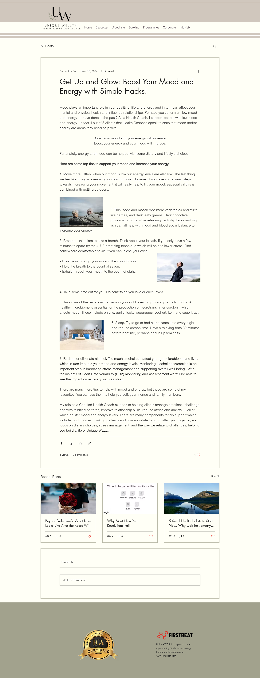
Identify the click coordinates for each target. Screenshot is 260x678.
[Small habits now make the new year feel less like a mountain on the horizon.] (191, 498)
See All (215, 476)
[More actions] (198, 71)
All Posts (47, 46)
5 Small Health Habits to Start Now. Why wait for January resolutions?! (191, 523)
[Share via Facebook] (61, 443)
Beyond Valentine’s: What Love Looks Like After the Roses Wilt (68, 523)
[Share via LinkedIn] (80, 443)
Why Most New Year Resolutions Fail (123, 523)
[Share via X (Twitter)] (71, 443)
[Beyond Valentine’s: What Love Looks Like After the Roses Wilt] (68, 498)
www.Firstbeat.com (166, 655)
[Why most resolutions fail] (130, 498)
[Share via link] (89, 443)
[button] (214, 45)
